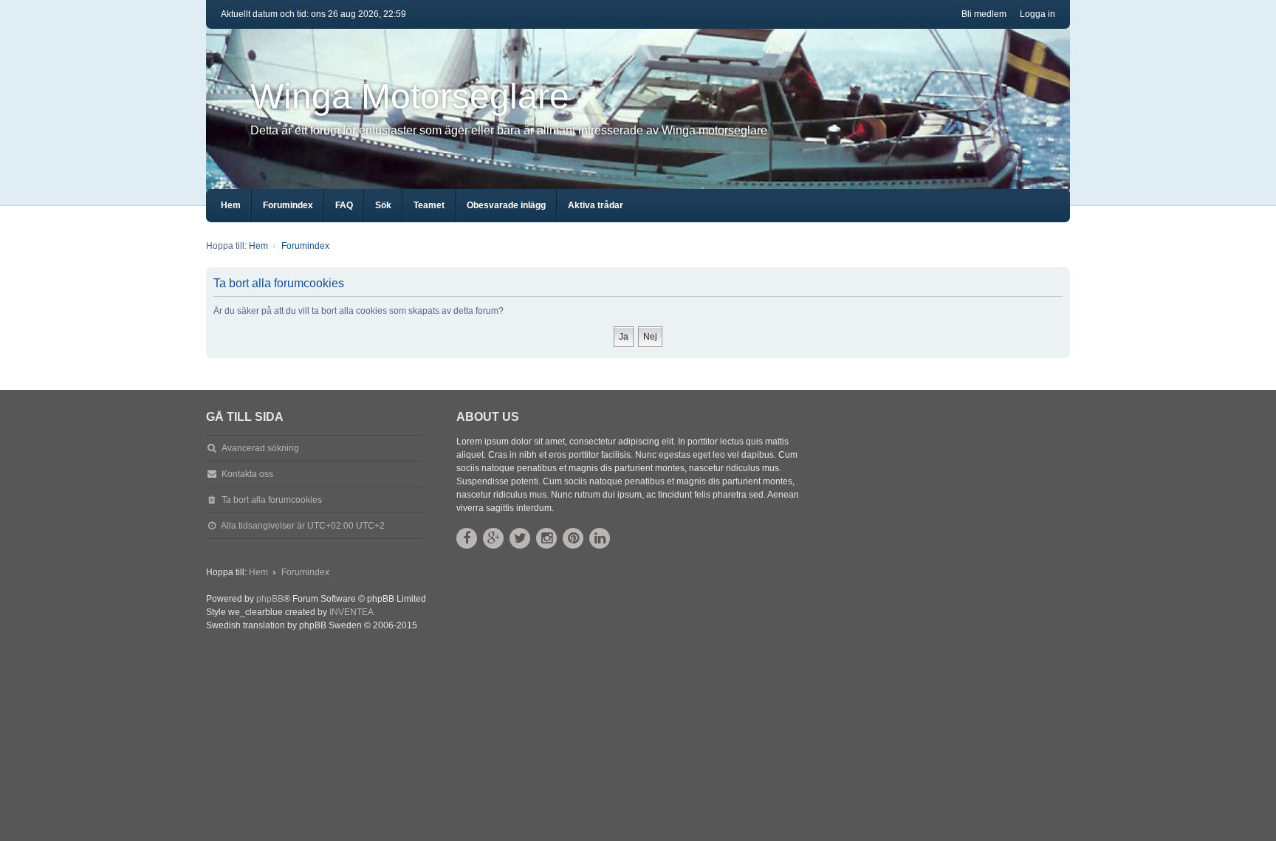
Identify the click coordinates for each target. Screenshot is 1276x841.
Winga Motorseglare (409, 96)
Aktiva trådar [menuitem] (595, 205)
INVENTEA (351, 612)
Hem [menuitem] (231, 205)
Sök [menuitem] (383, 205)
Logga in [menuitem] (1037, 14)
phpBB (270, 599)
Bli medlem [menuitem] (983, 14)
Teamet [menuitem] (429, 205)
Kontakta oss (247, 474)
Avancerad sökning (260, 448)
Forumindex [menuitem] (288, 205)
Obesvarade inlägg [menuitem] (506, 205)
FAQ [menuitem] (344, 205)
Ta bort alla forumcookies (272, 500)
